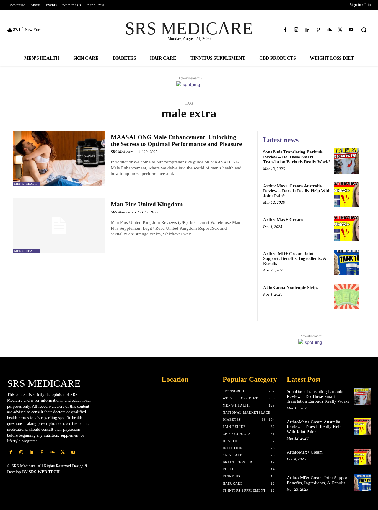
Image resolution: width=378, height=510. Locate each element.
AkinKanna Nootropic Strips (290, 287)
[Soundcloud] (329, 30)
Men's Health (26, 183)
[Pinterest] (318, 30)
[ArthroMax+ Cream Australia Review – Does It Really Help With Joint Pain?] (346, 195)
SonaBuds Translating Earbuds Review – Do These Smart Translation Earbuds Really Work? (297, 157)
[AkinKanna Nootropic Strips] (346, 296)
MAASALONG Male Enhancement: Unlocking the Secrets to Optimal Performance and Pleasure (176, 141)
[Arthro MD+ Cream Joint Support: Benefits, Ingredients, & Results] (346, 262)
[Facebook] (285, 30)
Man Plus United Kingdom (147, 204)
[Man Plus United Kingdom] (59, 225)
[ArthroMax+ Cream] (346, 228)
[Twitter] (340, 30)
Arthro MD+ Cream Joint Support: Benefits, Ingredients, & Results (295, 258)
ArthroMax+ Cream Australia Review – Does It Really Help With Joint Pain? (296, 191)
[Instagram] (296, 30)
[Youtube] (351, 30)
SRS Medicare (122, 152)
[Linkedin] (307, 30)
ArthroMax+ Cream (283, 219)
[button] (364, 30)
